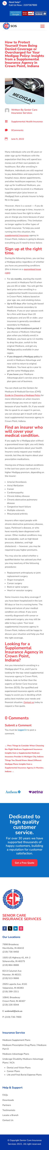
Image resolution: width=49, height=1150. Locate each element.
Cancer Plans (13, 1071)
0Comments (17, 130)
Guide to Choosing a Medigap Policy (22, 395)
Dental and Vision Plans (19, 1067)
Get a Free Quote (24, 862)
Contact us (29, 702)
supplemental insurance (17, 235)
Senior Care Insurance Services (24, 111)
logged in (22, 729)
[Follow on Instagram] (21, 928)
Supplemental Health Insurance (27, 121)
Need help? (14, 2)
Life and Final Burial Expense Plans (24, 1074)
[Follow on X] (10, 928)
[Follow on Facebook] (4, 928)
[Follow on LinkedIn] (15, 928)
